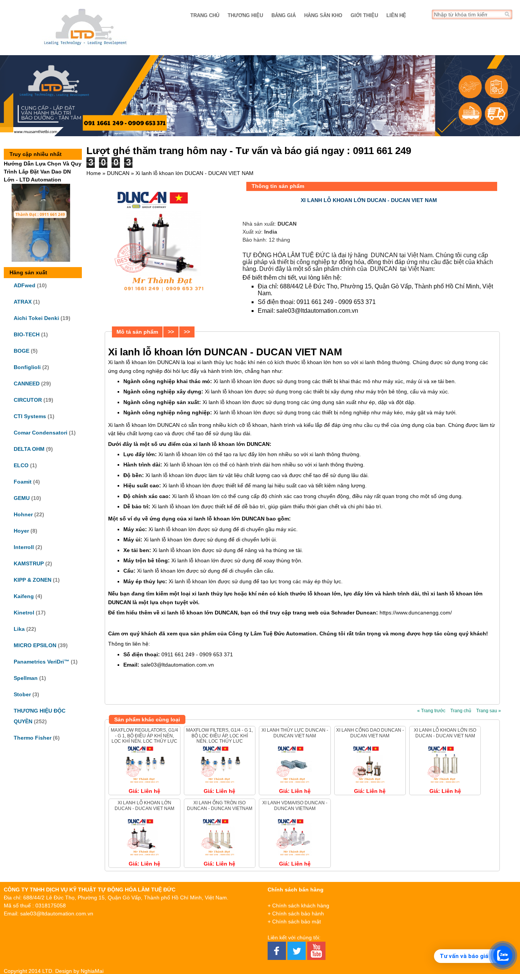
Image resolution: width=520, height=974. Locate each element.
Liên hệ (396, 15)
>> (171, 332)
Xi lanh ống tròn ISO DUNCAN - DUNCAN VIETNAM (219, 805)
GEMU (22, 498)
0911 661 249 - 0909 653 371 (337, 302)
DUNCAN (118, 173)
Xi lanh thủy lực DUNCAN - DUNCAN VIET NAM (295, 732)
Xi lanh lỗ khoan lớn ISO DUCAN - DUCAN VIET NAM (445, 732)
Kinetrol (24, 613)
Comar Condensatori (40, 433)
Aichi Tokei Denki (36, 318)
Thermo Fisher (32, 738)
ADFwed (24, 285)
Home (93, 173)
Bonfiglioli (27, 367)
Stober (22, 694)
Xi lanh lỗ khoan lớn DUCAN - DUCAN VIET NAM (144, 805)
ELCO (21, 465)
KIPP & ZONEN (32, 580)
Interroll (24, 547)
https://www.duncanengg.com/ (416, 613)
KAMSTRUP (29, 563)
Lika (19, 629)
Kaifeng (24, 596)
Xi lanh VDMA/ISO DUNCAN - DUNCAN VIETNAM (294, 805)
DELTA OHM (29, 449)
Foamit (23, 482)
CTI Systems (30, 416)
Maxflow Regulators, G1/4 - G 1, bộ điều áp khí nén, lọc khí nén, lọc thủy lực (144, 735)
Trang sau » (488, 710)
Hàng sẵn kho (323, 15)
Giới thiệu (364, 15)
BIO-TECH (27, 334)
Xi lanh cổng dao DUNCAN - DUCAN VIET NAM (370, 732)
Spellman (26, 678)
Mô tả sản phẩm (137, 332)
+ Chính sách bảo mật (294, 921)
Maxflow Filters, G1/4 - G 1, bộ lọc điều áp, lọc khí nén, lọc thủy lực (219, 735)
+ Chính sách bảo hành (296, 913)
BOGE (21, 351)
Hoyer (21, 531)
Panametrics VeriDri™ (41, 662)
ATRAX (23, 302)
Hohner (23, 514)
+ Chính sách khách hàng (298, 905)
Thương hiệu (245, 15)
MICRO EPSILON (35, 645)
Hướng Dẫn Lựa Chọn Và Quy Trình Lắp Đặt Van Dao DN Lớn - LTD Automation (42, 172)
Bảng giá (283, 15)
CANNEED (27, 383)
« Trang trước (431, 710)
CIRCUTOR (28, 400)
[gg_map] (464, 924)
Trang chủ (204, 15)
